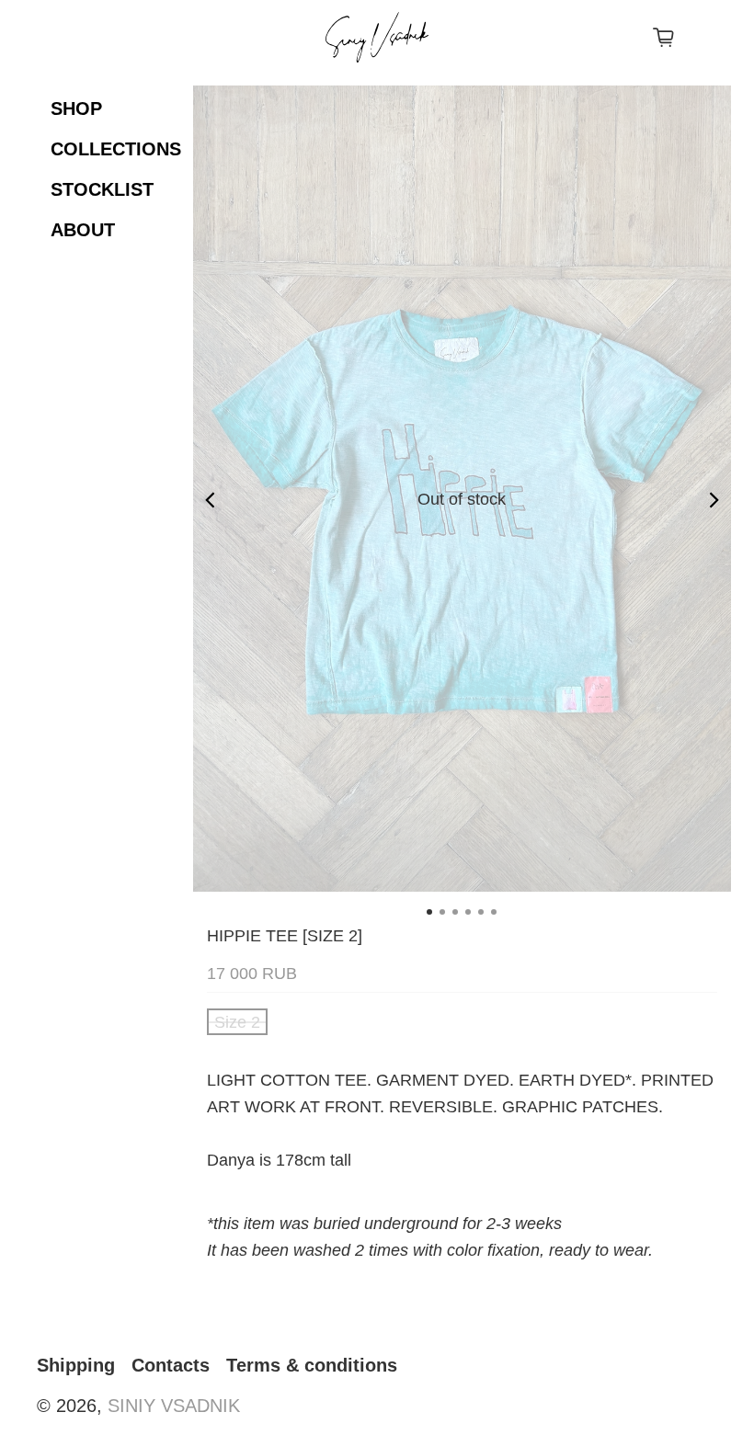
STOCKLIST (102, 189)
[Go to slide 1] (429, 912)
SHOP (76, 108)
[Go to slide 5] (481, 912)
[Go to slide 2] (442, 912)
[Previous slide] (209, 499)
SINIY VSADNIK (174, 1405)
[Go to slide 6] (494, 912)
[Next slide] (714, 499)
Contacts (170, 1365)
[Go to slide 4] (468, 912)
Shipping (76, 1365)
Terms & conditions (311, 1365)
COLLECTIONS (116, 149)
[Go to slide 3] (455, 912)
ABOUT (83, 230)
